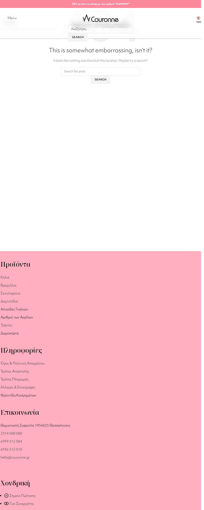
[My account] (192, 18)
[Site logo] (101, 18)
